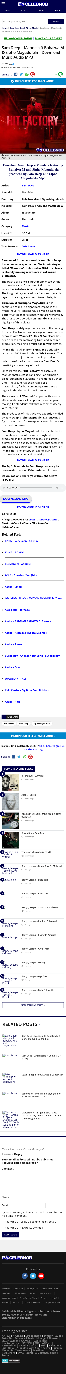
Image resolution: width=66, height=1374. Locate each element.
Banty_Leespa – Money (33, 962)
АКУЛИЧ (26, 1340)
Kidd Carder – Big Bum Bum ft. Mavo (27, 690)
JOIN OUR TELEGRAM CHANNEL (34, 81)
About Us (6, 1289)
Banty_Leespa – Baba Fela (34, 879)
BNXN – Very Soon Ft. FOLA (21, 541)
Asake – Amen (13, 644)
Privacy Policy (32, 1289)
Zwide (54, 1350)
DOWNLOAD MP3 (16, 498)
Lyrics (32, 1293)
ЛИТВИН (26, 1343)
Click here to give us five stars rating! (44, 747)
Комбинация (10, 1343)
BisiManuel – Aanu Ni (18, 564)
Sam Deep (28, 185)
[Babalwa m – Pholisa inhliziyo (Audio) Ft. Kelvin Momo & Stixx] (10, 1098)
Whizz (8, 64)
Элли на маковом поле (41, 1353)
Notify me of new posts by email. (23, 1227)
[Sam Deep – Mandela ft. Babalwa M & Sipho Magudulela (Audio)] (10, 1040)
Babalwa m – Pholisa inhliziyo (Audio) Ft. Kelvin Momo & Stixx (41, 1095)
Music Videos (20, 1293)
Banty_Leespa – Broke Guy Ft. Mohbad (41, 866)
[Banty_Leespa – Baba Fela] (10, 884)
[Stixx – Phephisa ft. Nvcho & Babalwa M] (10, 1079)
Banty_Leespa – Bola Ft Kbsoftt (37, 990)
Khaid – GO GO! (14, 552)
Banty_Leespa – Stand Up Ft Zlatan (39, 907)
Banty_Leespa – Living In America (38, 934)
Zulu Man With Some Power (33, 1348)
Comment (9, 1168)
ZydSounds (41, 1340)
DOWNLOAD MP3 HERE (33, 254)
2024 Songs (28, 246)
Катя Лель (55, 1345)
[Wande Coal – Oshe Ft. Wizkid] (10, 856)
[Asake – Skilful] (10, 801)
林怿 (37, 1343)
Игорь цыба (33, 1335)
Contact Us (18, 1289)
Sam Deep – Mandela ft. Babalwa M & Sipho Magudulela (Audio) (41, 1037)
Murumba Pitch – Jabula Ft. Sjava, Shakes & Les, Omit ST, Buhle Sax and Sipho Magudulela (41, 1115)
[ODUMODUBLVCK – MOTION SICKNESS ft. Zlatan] (10, 821)
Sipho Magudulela (42, 723)
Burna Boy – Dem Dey (32, 833)
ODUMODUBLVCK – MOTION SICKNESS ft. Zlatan (34, 598)
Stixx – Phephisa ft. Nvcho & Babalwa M (42, 1074)
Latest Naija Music (50, 1289)
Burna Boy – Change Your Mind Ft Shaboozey (32, 655)
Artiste (41, 10)
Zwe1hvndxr (40, 1350)
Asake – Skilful (14, 587)
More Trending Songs (32, 1005)
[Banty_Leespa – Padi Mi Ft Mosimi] (10, 925)
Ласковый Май (24, 1338)
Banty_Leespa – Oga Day (34, 976)
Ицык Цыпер (10, 1340)
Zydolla (23, 1345)
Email (5, 1205)
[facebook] (25, 1276)
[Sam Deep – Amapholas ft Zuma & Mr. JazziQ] (10, 1060)
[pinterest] (32, 74)
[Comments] (60, 74)
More (57, 10)
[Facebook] (15, 74)
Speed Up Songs (9, 1298)
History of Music (46, 1293)
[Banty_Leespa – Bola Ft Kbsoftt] (10, 994)
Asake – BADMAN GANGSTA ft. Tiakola (28, 621)
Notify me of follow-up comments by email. (30, 1221)
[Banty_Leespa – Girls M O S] (10, 898)
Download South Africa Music (24, 28)
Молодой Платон (47, 1338)
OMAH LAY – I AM (15, 678)
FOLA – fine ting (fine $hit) (21, 575)
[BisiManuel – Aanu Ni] (10, 782)
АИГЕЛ (6, 1335)
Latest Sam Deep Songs (43, 519)
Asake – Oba (12, 667)
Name (5, 1197)
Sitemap (5, 1302)
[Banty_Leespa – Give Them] (10, 953)
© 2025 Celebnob (32, 1302)
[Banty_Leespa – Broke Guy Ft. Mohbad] (10, 870)
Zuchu (34, 1345)
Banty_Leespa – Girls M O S (35, 893)
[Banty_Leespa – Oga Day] (10, 980)
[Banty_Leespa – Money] (10, 966)
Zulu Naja (8, 1348)
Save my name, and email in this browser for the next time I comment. (32, 1214)
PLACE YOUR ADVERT (48, 38)
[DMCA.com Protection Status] (33, 1361)
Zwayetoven (22, 1350)
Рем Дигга (8, 1353)
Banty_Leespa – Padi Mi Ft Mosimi (39, 921)
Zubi (43, 1345)
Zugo (58, 1335)
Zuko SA (7, 1338)
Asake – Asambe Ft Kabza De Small (26, 632)
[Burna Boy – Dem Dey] (10, 840)
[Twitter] (21, 74)
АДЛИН (46, 1343)
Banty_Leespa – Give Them (35, 948)
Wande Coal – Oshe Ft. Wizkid (36, 852)
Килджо (18, 1335)
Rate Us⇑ (17, 1302)
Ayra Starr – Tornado (17, 610)
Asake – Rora (13, 701)
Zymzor (48, 1335)
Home (8, 10)
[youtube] (41, 1276)
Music (24, 10)
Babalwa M (9, 723)
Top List (53, 1298)
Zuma (5, 1355)
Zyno (21, 1353)
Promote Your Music (28, 1298)
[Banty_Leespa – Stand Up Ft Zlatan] (10, 911)
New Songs (6, 1293)
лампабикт (9, 1345)
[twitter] (33, 1276)
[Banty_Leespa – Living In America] (10, 939)
